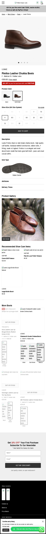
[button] (27, 529)
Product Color (7, 89)
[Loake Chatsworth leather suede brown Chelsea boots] (40, 352)
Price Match (5, 511)
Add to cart (23, 131)
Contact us (5, 504)
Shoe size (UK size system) (12, 107)
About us (4, 507)
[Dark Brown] (18, 96)
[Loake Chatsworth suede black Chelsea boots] (24, 352)
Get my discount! (23, 465)
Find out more (5, 526)
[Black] (7, 96)
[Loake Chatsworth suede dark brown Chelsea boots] (32, 352)
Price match (13, 80)
